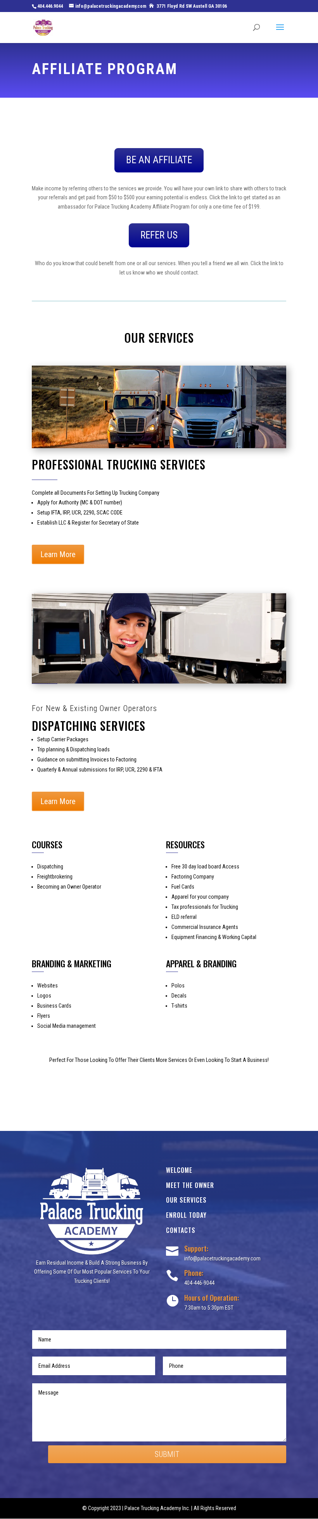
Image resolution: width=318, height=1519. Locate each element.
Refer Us (159, 235)
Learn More (58, 554)
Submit (167, 1454)
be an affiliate (159, 160)
